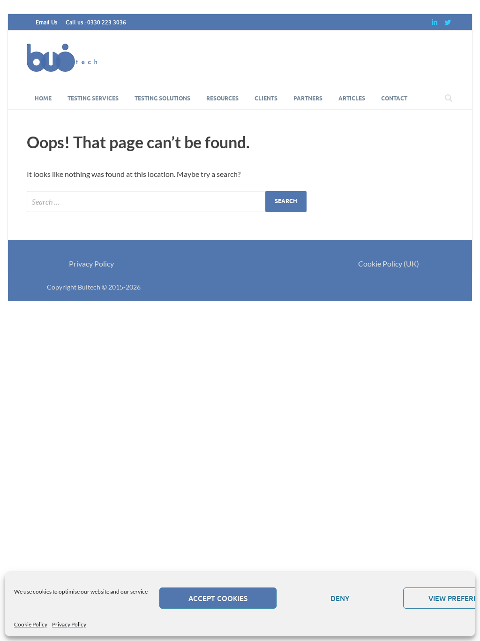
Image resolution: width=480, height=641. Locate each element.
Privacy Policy (69, 624)
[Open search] (449, 98)
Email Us (46, 22)
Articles (351, 98)
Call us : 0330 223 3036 (96, 22)
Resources (222, 98)
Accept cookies (218, 598)
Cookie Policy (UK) (388, 263)
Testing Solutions (162, 98)
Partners (307, 98)
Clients (266, 98)
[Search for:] (167, 201)
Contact (394, 98)
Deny (339, 598)
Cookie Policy (30, 624)
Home (43, 98)
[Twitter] (447, 22)
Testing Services (93, 98)
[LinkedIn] (434, 22)
